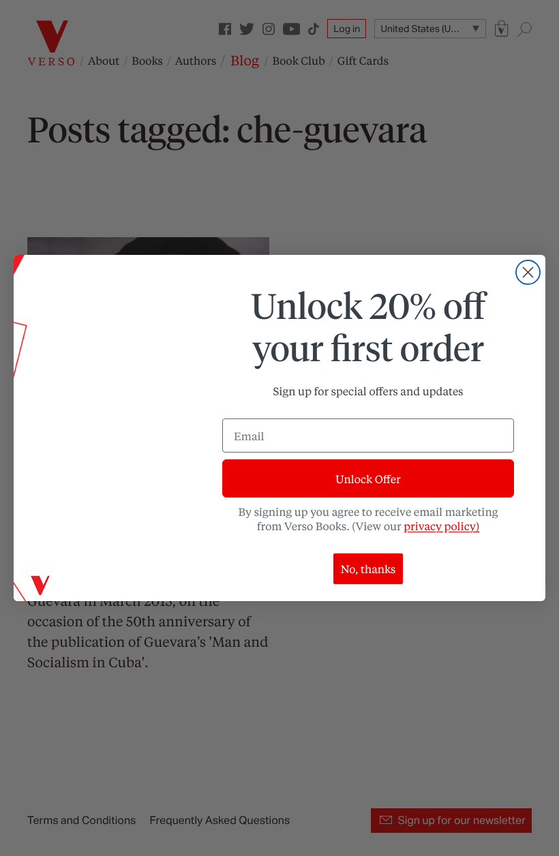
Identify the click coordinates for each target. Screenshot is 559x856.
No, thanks (368, 569)
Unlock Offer (367, 479)
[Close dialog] (528, 272)
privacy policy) (441, 526)
